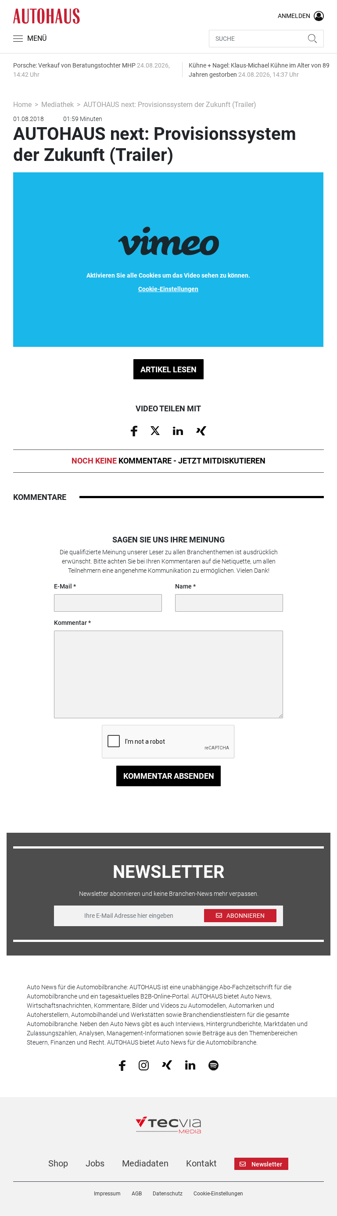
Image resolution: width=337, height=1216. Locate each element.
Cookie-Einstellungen (218, 1194)
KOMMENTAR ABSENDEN (168, 776)
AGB (137, 1194)
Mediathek (57, 104)
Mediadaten (145, 1163)
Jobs (95, 1163)
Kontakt (201, 1163)
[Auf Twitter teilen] (155, 430)
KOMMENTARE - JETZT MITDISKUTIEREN (168, 460)
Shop (58, 1163)
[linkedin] (190, 1064)
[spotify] (213, 1064)
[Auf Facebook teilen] (134, 430)
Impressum (107, 1194)
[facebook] (122, 1064)
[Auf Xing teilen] (201, 430)
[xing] (167, 1064)
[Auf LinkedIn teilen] (178, 430)
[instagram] (144, 1064)
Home (22, 104)
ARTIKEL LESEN (168, 369)
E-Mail (63, 586)
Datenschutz (168, 1194)
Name (183, 586)
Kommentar (70, 622)
